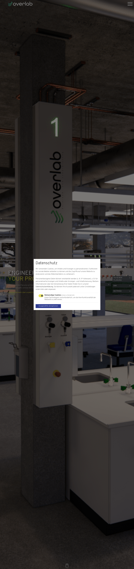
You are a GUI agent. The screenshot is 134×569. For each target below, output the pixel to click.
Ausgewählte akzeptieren (48, 306)
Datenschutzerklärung (44, 287)
